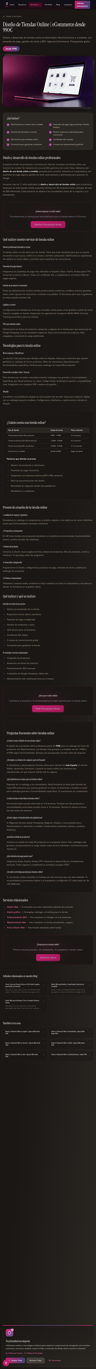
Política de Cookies (15, 1353)
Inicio (12, 4)
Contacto (68, 4)
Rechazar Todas (36, 1360)
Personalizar (56, 1360)
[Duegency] (7, 5)
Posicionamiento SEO (17, 917)
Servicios (34, 4)
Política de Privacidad (34, 1353)
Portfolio (48, 4)
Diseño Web (12, 907)
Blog (58, 4)
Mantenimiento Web (16, 922)
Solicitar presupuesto (82, 4)
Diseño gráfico (13, 912)
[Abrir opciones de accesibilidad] (6, 1363)
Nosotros (22, 4)
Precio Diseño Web (16, 927)
